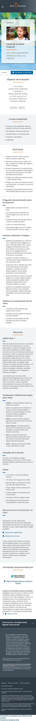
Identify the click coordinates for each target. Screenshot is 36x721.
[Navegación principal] (2, 7)
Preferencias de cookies (6, 686)
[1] (3, 613)
